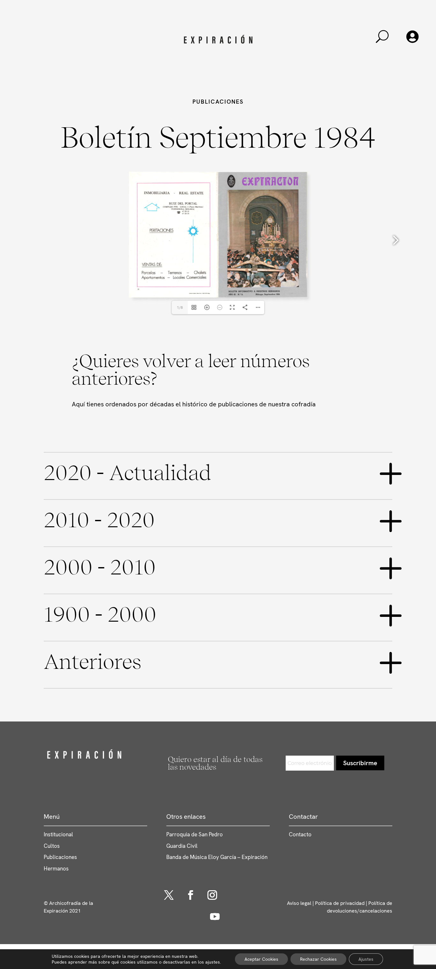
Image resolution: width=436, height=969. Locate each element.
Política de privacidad (340, 903)
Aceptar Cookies (261, 959)
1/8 (180, 307)
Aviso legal (299, 903)
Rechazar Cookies (318, 959)
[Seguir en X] (168, 895)
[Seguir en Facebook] (190, 895)
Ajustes (365, 959)
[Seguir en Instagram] (212, 895)
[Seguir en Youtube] (214, 916)
